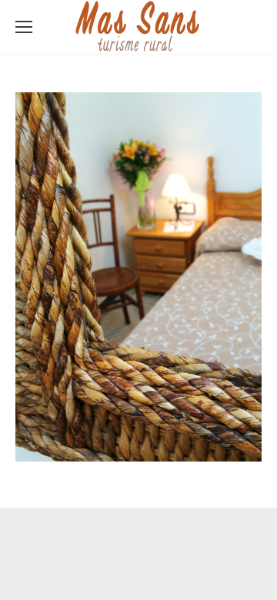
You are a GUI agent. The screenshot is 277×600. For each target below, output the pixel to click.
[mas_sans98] (138, 277)
